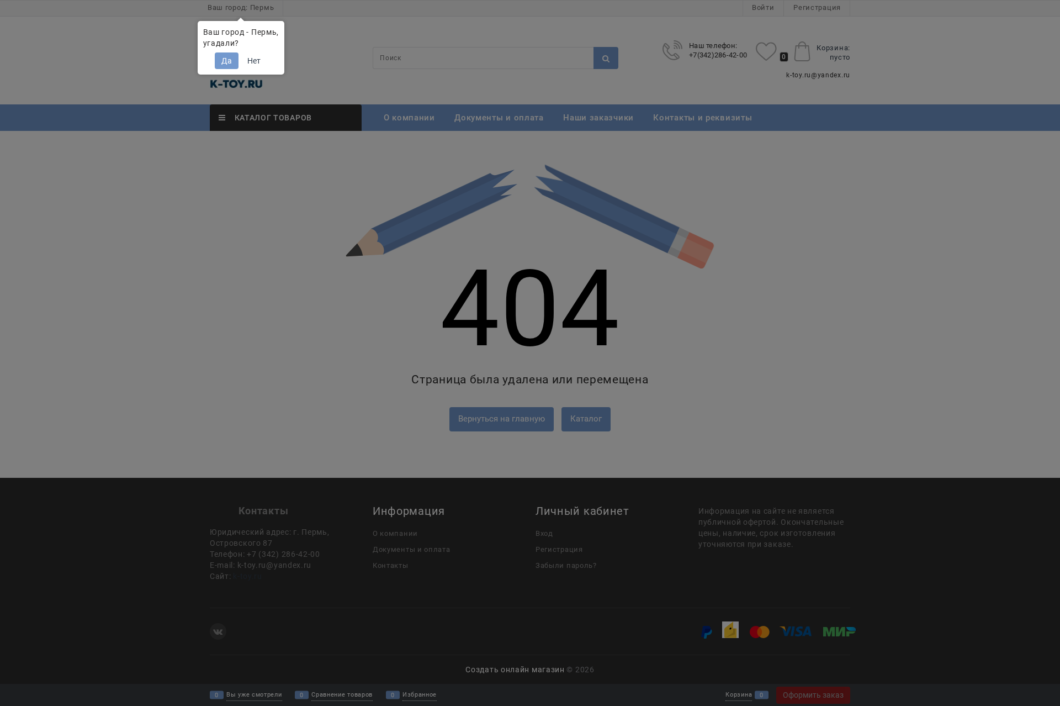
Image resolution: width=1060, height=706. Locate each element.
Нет (254, 60)
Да (226, 60)
